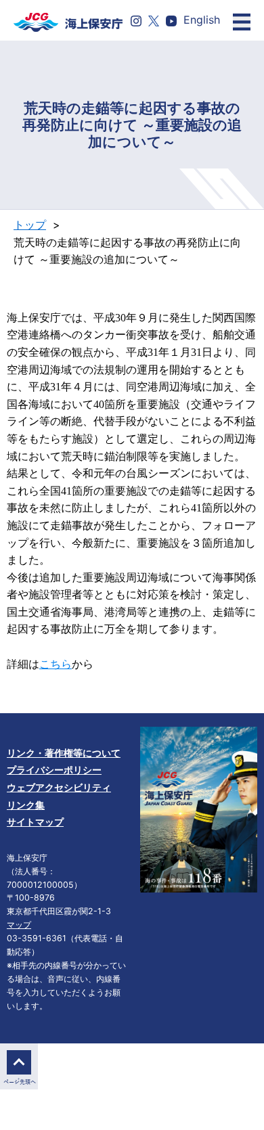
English (201, 19)
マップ (19, 925)
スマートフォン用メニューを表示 (241, 22)
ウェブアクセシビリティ (59, 787)
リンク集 (26, 805)
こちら (55, 664)
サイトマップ (35, 822)
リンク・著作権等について (63, 753)
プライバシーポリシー (54, 769)
